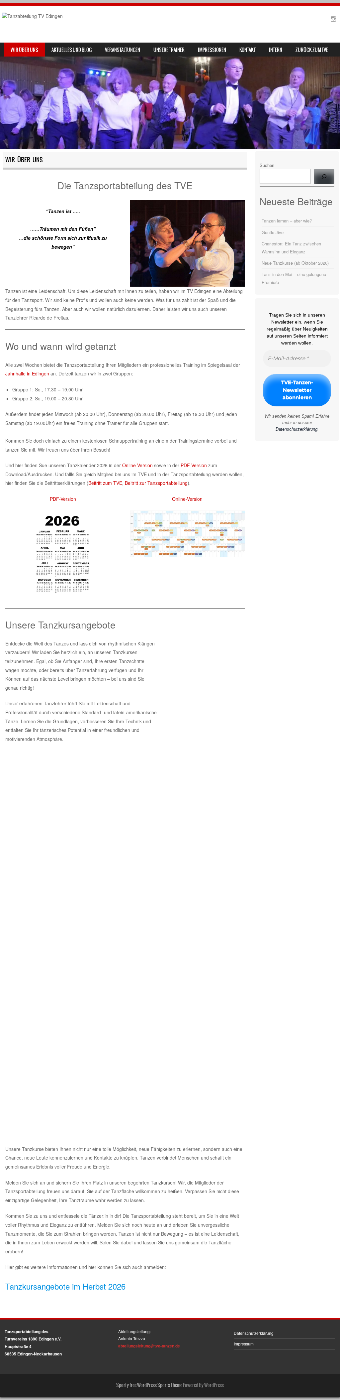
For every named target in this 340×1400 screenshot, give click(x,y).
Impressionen (212, 50)
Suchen (267, 165)
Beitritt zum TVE (105, 483)
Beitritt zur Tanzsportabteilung (156, 483)
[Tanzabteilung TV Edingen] (32, 16)
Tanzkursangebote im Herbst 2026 (65, 1286)
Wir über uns (24, 50)
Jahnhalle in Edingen (27, 373)
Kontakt (247, 50)
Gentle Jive (273, 232)
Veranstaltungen (122, 50)
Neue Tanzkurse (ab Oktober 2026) (295, 263)
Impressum (244, 1343)
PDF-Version (194, 465)
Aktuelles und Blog (71, 50)
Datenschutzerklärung (296, 429)
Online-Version (137, 465)
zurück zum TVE (312, 50)
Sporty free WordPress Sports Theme (149, 1385)
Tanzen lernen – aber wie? (287, 220)
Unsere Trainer (169, 50)
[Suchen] (324, 176)
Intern (275, 50)
